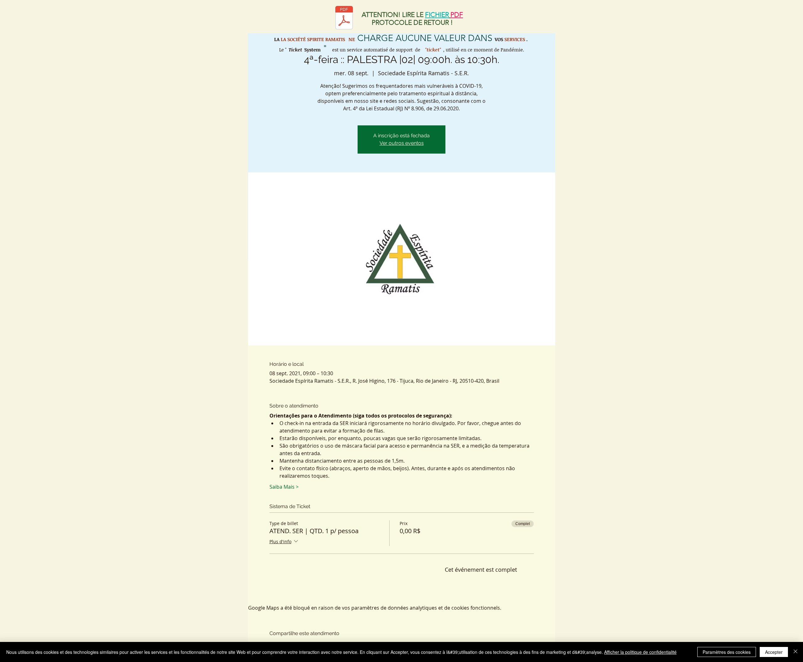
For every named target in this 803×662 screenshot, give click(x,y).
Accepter (774, 652)
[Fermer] (795, 652)
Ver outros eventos (402, 143)
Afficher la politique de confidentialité (640, 652)
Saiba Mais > (284, 486)
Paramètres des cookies (727, 652)
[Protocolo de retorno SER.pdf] (344, 18)
